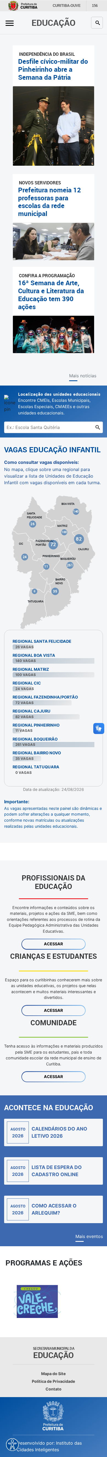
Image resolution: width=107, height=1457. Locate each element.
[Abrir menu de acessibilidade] (12, 1445)
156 (93, 5)
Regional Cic (27, 683)
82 (79, 539)
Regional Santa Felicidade (42, 641)
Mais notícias (82, 375)
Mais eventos (89, 1236)
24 (24, 557)
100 (64, 532)
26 (32, 524)
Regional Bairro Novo (37, 752)
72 (53, 544)
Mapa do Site (53, 1373)
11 (46, 566)
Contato (53, 1389)
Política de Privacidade (53, 1381)
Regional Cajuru (31, 711)
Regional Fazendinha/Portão (45, 697)
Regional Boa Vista (34, 655)
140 (76, 511)
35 (55, 591)
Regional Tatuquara (36, 766)
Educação (53, 22)
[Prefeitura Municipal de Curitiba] (53, 1415)
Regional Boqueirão (35, 739)
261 (70, 565)
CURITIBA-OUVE (66, 5)
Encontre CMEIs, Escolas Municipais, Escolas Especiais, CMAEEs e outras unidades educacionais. (59, 403)
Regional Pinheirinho (36, 725)
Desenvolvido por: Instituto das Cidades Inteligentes (49, 1446)
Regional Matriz (31, 669)
